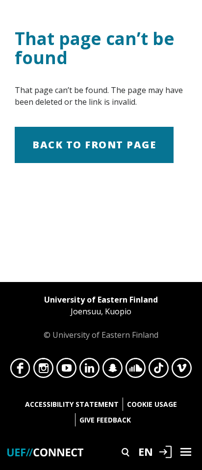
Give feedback (105, 419)
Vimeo (182, 370)
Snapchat (112, 370)
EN (145, 451)
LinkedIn (89, 370)
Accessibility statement (72, 404)
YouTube (66, 370)
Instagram (43, 370)
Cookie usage (152, 404)
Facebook (20, 370)
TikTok (159, 370)
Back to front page (94, 144)
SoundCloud (136, 370)
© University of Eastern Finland (101, 317)
